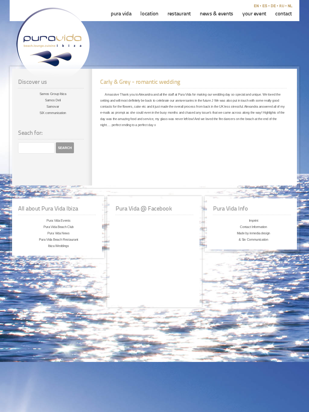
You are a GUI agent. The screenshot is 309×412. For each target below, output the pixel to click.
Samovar (52, 106)
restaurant (179, 14)
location (149, 14)
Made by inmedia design (253, 233)
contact (283, 14)
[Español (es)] (266, 6)
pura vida (121, 14)
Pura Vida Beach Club (58, 227)
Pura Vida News (58, 233)
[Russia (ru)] (283, 6)
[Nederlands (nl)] (291, 6)
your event (254, 14)
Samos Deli (53, 100)
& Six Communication (253, 239)
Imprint (253, 220)
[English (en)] (257, 6)
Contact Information (253, 227)
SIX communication (53, 113)
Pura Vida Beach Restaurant (58, 239)
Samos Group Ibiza (53, 94)
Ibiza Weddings (58, 246)
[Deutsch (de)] (274, 6)
